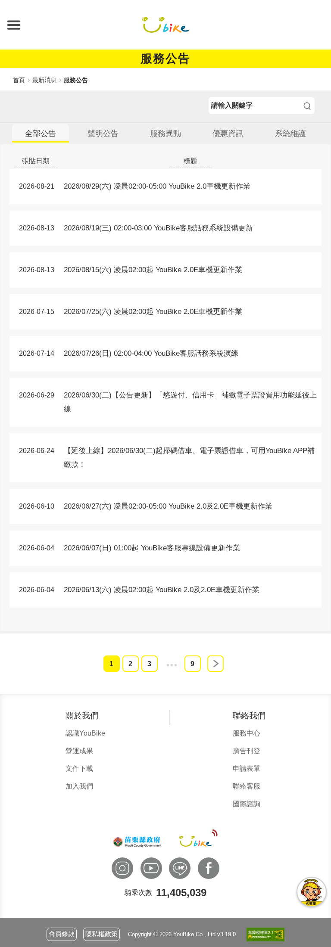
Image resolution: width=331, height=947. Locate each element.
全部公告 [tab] (40, 133)
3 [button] (149, 664)
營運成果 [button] (79, 750)
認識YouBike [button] (85, 733)
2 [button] (130, 664)
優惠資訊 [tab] (228, 133)
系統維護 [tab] (290, 133)
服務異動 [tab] (165, 133)
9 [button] (192, 664)
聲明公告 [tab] (103, 133)
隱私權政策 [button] (101, 934)
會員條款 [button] (62, 934)
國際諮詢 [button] (246, 803)
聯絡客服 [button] (246, 786)
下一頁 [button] (215, 663)
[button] (14, 25)
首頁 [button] (19, 80)
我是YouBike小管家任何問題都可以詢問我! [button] (312, 892)
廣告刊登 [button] (246, 750)
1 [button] (111, 664)
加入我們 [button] (79, 786)
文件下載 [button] (79, 768)
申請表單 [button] (246, 768)
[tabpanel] (165, 395)
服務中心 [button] (246, 733)
